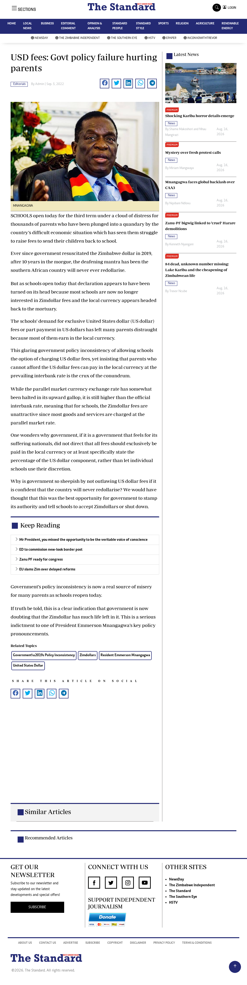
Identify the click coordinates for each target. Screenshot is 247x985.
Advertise (70, 943)
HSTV (151, 38)
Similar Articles (48, 811)
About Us (25, 943)
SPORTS (163, 23)
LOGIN (231, 8)
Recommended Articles (49, 837)
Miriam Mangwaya (181, 168)
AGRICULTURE (205, 23)
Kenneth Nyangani (181, 244)
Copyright (115, 943)
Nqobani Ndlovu (180, 203)
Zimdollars (88, 655)
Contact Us (47, 943)
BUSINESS (47, 23)
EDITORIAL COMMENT (68, 26)
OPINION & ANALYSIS (95, 26)
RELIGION (182, 23)
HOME (11, 23)
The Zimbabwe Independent (79, 38)
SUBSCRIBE (37, 907)
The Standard (180, 891)
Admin (39, 84)
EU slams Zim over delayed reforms (47, 569)
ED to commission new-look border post (50, 550)
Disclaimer (138, 943)
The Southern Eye (124, 38)
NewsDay (41, 38)
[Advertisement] (85, 758)
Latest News (186, 54)
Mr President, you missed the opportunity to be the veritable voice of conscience (83, 540)
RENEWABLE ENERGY (230, 26)
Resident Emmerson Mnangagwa (125, 655)
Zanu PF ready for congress (41, 560)
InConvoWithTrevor (202, 38)
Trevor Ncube (178, 291)
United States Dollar (28, 666)
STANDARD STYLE (143, 26)
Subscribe (92, 943)
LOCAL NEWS (27, 26)
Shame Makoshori (181, 129)
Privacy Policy (164, 943)
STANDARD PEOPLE (119, 26)
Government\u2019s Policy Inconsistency (44, 655)
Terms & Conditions (197, 943)
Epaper (171, 38)
